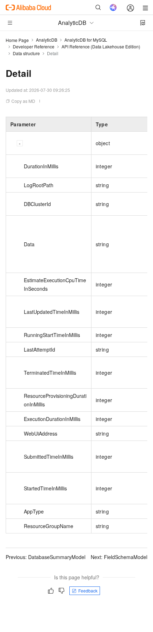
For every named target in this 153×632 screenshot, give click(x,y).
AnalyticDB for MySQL (85, 40)
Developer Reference (33, 46)
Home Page (17, 40)
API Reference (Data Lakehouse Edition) (101, 46)
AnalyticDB (46, 40)
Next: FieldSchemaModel (119, 556)
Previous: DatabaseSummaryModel (45, 556)
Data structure (26, 53)
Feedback (87, 591)
